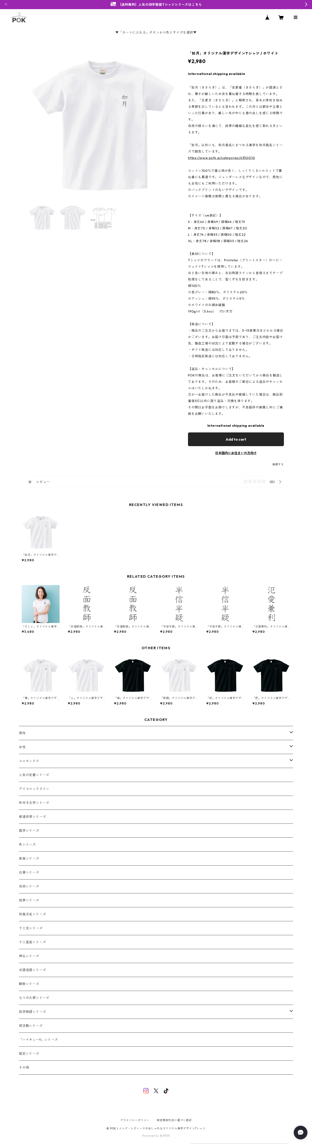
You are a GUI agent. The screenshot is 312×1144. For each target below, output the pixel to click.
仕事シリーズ (29, 872)
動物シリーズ (29, 984)
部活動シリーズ (31, 1026)
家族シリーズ (29, 858)
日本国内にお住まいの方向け (236, 453)
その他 (24, 1067)
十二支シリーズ (31, 928)
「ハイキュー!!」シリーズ (38, 1040)
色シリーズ (27, 844)
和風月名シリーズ (32, 914)
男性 (22, 733)
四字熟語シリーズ (32, 1012)
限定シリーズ (29, 1053)
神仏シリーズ (29, 956)
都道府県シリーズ (32, 817)
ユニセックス (29, 761)
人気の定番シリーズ (34, 775)
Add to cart (236, 439)
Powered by (151, 1135)
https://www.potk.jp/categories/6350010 (221, 158)
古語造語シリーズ (32, 970)
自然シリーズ (29, 886)
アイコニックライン (34, 789)
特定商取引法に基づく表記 (174, 1120)
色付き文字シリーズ (34, 803)
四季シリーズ (29, 900)
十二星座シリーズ (32, 942)
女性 (22, 747)
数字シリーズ (29, 831)
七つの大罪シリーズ (34, 998)
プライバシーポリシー (134, 1120)
